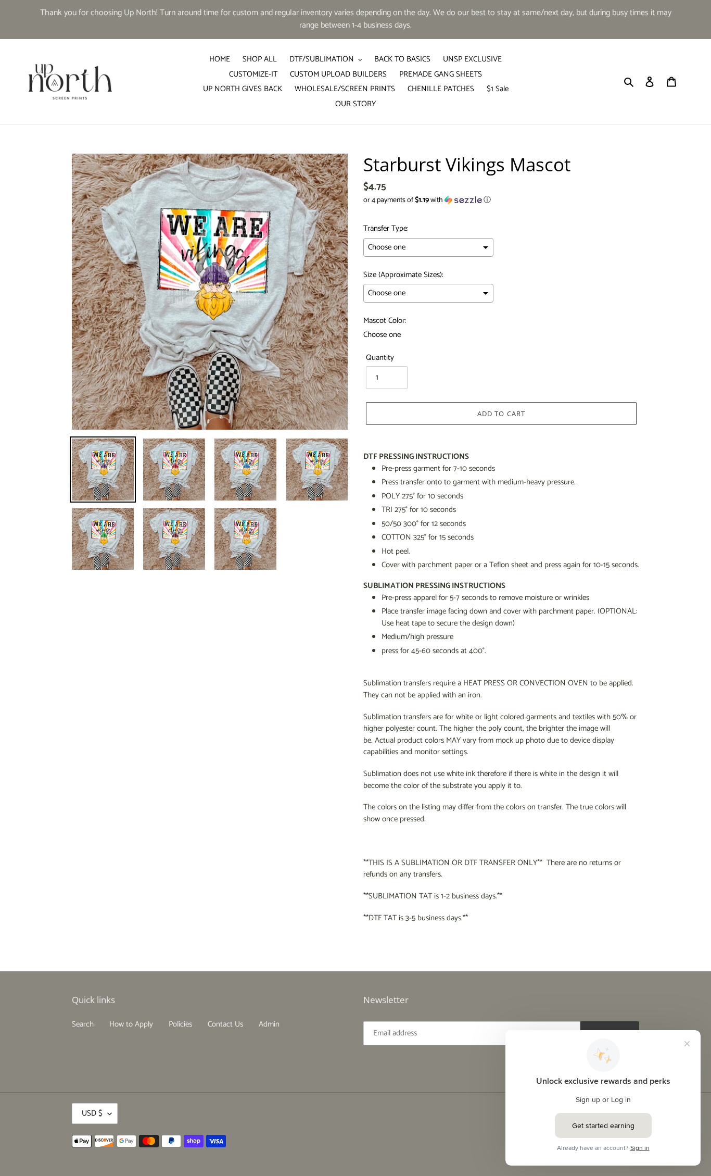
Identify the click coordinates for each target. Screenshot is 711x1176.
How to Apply (131, 1024)
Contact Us (225, 1024)
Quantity (380, 358)
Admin (269, 1024)
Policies (180, 1024)
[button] (427, 200)
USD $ (92, 1113)
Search (83, 1024)
